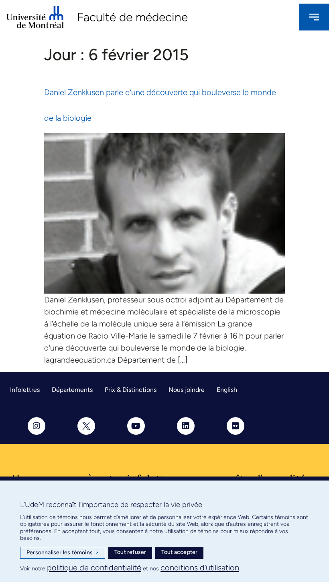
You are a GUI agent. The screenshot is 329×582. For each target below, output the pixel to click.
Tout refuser (130, 552)
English (227, 389)
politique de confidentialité (94, 567)
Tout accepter (179, 552)
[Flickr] (235, 426)
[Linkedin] (186, 426)
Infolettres (25, 389)
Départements (72, 389)
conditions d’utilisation (199, 567)
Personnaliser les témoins (62, 552)
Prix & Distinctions (130, 389)
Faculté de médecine (132, 17)
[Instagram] (36, 426)
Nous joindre (187, 389)
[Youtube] (136, 426)
